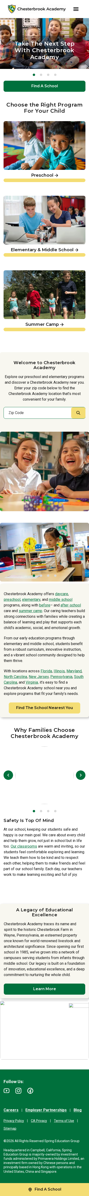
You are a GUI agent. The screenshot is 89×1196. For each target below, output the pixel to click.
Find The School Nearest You (44, 708)
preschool (12, 599)
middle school (60, 599)
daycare (61, 594)
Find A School (44, 86)
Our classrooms (24, 846)
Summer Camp (18, 272)
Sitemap (10, 1128)
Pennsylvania (61, 676)
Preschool (13, 123)
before (44, 605)
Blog (78, 1110)
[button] (33, 74)
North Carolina (15, 676)
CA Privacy (39, 1121)
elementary (31, 599)
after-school (71, 605)
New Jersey (39, 676)
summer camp (30, 611)
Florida (46, 671)
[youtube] (6, 1091)
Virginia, (32, 682)
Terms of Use (64, 1121)
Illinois (59, 671)
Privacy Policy (14, 1121)
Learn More (44, 989)
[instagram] (18, 1091)
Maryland (74, 671)
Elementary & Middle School (31, 198)
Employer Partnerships (46, 1110)
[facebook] (30, 1091)
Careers (11, 1110)
